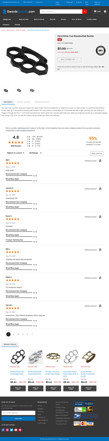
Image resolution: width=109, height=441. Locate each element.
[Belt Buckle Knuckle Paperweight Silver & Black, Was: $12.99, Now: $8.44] (71, 356)
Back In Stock (39, 19)
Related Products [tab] (10, 344)
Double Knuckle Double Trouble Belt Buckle (88, 374)
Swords (52, 19)
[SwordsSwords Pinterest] (20, 430)
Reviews (40, 409)
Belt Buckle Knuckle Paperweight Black (17, 373)
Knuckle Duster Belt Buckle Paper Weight (53, 373)
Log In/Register (43, 420)
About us (41, 411)
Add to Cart (18, 388)
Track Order (42, 423)
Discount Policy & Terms (62, 403)
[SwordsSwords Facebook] (2, 430)
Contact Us (39, 2)
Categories (7, 19)
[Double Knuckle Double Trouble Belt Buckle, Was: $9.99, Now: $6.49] (88, 356)
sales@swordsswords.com (11, 2)
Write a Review (97, 153)
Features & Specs (23, 102)
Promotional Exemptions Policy (62, 411)
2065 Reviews (18, 146)
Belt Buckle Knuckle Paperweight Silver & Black (70, 374)
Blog (39, 414)
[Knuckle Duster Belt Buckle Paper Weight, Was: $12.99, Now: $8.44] (53, 356)
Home (40, 406)
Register (97, 4)
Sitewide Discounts (42, 102)
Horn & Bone (76, 19)
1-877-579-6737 (27, 2)
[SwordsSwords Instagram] (7, 430)
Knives (63, 19)
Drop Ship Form (61, 424)
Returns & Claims (62, 415)
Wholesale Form (61, 421)
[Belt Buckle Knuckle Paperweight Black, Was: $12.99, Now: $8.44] (18, 356)
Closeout (6, 25)
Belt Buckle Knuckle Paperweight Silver (35, 373)
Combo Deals (92, 19)
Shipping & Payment (63, 418)
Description (8, 102)
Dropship (79, 2)
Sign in (97, 2)
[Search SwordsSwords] (84, 11)
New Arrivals (23, 19)
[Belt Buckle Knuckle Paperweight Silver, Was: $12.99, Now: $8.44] (35, 356)
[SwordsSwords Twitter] (11, 430)
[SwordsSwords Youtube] (15, 430)
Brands (17, 25)
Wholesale (69, 2)
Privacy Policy (60, 407)
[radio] (34, 136)
